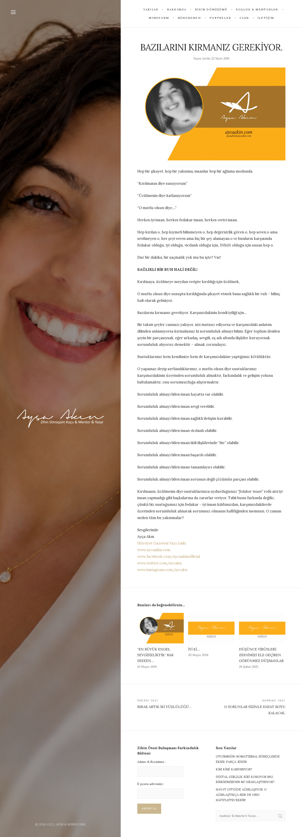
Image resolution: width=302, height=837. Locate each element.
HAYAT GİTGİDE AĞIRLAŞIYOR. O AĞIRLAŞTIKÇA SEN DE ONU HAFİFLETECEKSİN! (241, 794)
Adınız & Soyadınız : (151, 762)
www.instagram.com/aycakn (162, 569)
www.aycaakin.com (153, 549)
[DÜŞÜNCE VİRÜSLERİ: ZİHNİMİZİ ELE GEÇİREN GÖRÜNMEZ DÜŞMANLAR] (262, 628)
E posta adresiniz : (150, 784)
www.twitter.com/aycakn (159, 563)
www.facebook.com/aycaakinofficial (168, 556)
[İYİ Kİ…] (211, 628)
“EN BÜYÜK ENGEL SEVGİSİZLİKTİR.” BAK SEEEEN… (155, 655)
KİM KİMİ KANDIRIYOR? (234, 769)
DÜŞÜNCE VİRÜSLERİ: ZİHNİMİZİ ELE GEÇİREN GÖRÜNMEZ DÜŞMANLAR (261, 655)
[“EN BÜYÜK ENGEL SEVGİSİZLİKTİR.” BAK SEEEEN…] (160, 628)
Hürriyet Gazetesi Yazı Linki (162, 543)
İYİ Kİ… (194, 649)
